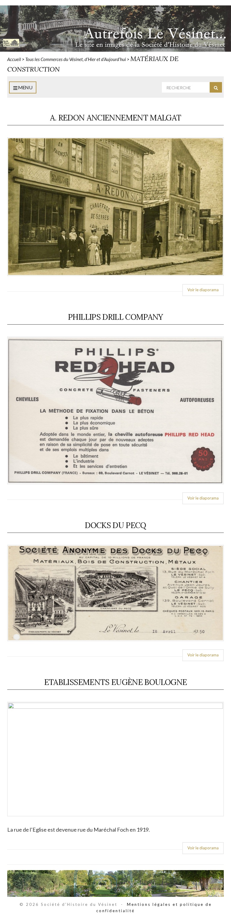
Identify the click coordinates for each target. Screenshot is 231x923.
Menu (24, 87)
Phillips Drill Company (115, 317)
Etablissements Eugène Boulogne (115, 682)
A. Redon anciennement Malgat (115, 118)
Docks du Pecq (115, 525)
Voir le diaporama (203, 289)
